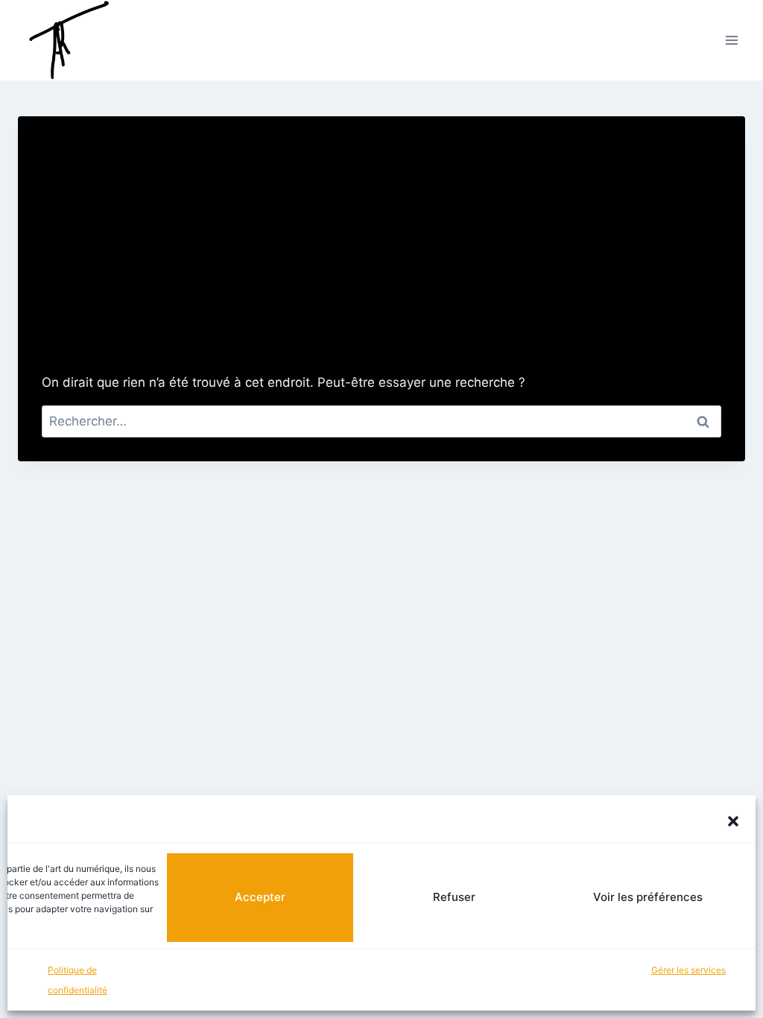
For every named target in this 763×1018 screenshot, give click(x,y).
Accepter (260, 897)
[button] (733, 821)
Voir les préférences (648, 897)
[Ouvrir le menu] (731, 39)
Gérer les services (688, 970)
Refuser (454, 897)
